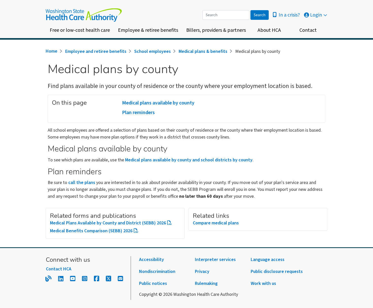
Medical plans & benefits (203, 51)
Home (51, 51)
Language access (267, 259)
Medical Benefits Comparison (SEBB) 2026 (91, 231)
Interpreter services (215, 259)
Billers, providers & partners (216, 30)
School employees (152, 51)
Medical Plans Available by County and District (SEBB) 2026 (108, 223)
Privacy (202, 271)
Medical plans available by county (158, 102)
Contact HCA (58, 269)
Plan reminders (138, 112)
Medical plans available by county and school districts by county (188, 160)
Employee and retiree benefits (95, 51)
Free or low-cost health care (80, 30)
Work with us (263, 283)
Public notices (153, 283)
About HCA (269, 30)
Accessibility (151, 259)
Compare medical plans (216, 223)
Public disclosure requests (277, 271)
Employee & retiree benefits (148, 30)
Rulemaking (206, 283)
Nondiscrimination (157, 271)
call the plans (81, 182)
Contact (308, 30)
